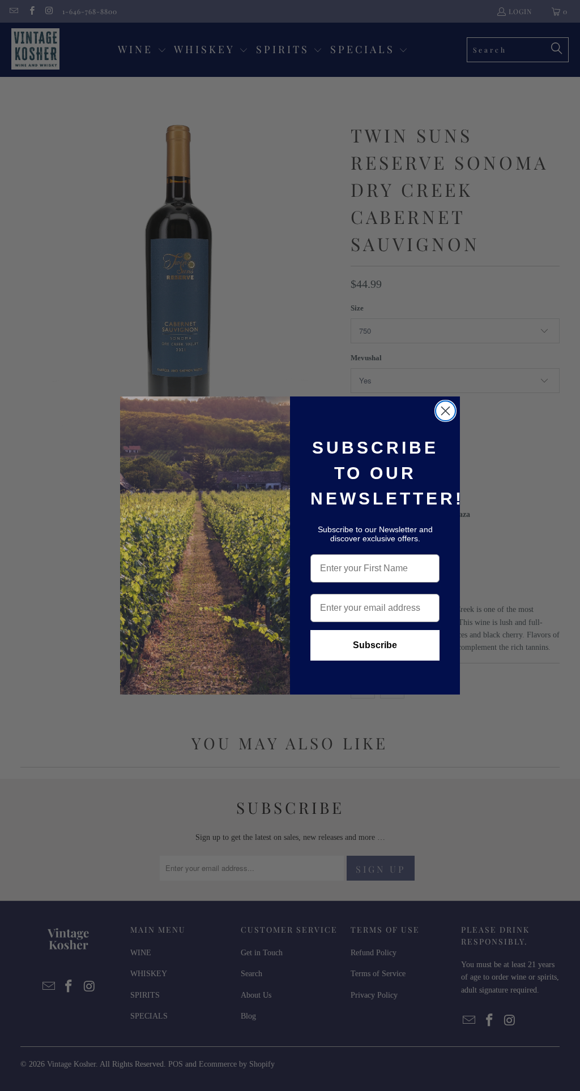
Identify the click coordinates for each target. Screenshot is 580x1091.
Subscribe (375, 645)
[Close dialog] (445, 411)
